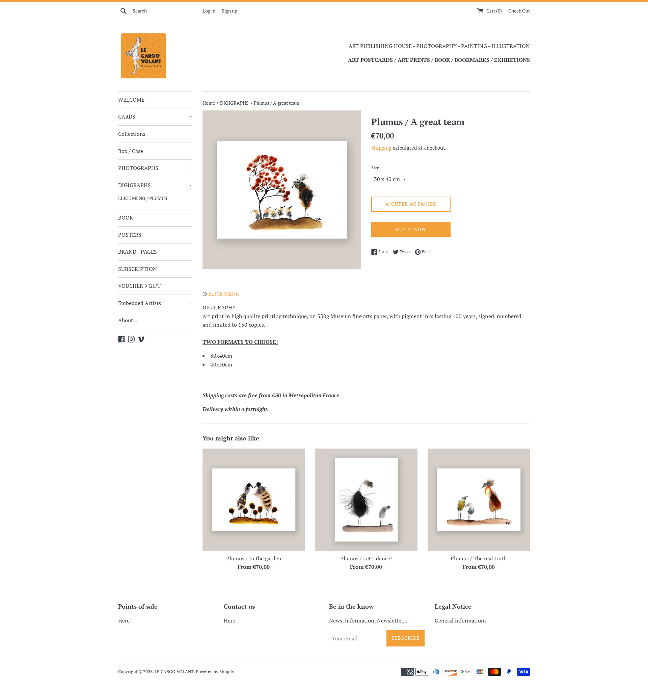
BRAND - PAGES (137, 251)
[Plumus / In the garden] (253, 500)
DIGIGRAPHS (155, 185)
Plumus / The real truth (479, 558)
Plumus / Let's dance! (366, 558)
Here (124, 620)
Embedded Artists (155, 303)
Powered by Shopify (215, 672)
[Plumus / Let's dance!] (366, 500)
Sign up (229, 10)
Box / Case (130, 151)
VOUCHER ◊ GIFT (139, 285)
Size (375, 168)
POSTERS (129, 234)
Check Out (519, 10)
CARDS (155, 116)
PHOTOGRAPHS (155, 168)
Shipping (381, 147)
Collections (131, 133)
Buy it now (411, 229)
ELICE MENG (224, 293)
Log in (208, 10)
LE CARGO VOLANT (174, 672)
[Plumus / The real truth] (479, 500)
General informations (461, 620)
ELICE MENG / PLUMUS (142, 198)
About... (127, 320)
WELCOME (131, 99)
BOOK (125, 217)
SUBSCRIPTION (137, 269)
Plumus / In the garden (253, 558)
